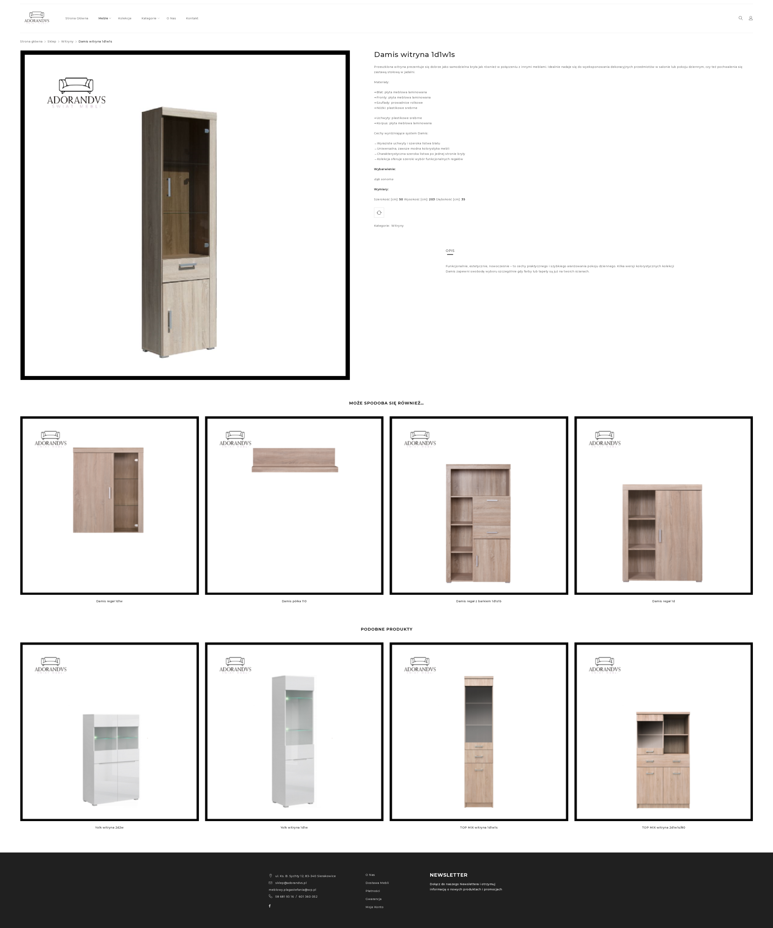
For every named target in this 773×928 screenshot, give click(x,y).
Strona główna (31, 41)
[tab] (450, 250)
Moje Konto (374, 907)
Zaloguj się (751, 18)
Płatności (373, 891)
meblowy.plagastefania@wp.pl (292, 890)
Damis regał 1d (663, 601)
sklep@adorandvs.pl (291, 883)
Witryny (67, 41)
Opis (450, 251)
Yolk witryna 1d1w (294, 827)
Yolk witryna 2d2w (109, 827)
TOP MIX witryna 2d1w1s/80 (663, 827)
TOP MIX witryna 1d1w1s (479, 827)
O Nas (370, 875)
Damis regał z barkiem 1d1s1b (478, 601)
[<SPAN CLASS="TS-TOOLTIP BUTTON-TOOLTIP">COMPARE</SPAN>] (379, 213)
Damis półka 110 (294, 601)
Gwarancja (374, 899)
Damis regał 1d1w (109, 601)
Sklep (52, 41)
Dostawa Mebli (377, 883)
